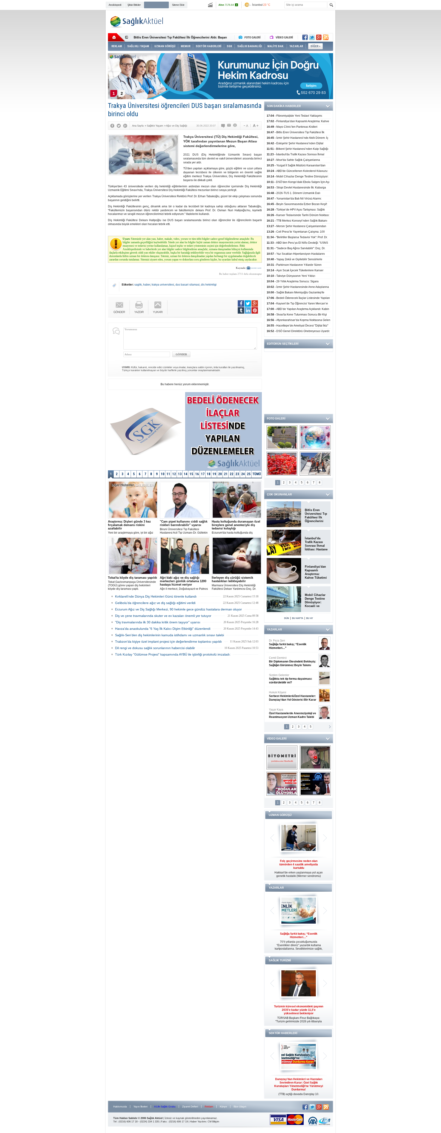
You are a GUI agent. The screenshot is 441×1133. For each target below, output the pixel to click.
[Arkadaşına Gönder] (229, 126)
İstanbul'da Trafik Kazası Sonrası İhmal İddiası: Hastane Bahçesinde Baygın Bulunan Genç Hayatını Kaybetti (316, 544)
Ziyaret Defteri (190, 1106)
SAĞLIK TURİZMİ (280, 960)
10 (162, 474)
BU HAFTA (297, 618)
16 (197, 474)
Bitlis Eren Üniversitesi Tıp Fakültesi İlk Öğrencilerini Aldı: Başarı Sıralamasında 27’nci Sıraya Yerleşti (316, 515)
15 (191, 474)
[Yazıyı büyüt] (255, 126)
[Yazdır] (235, 126)
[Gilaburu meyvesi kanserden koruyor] (281, 464)
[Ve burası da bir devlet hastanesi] (281, 437)
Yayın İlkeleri (140, 1106)
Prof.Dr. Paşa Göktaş (287, 713)
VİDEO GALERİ (276, 738)
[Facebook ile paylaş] (305, 37)
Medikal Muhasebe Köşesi (292, 678)
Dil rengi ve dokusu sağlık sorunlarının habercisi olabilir (155, 648)
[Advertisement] (84, 81)
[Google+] (125, 126)
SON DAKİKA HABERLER (284, 106)
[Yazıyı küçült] (245, 126)
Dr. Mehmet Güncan (293, 644)
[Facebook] (112, 126)
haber (146, 284)
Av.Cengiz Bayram (289, 661)
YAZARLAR (274, 629)
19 (214, 474)
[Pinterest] (255, 310)
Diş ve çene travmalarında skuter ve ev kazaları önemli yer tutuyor (163, 616)
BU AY (309, 618)
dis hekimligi (209, 284)
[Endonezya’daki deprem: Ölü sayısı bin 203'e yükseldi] (315, 464)
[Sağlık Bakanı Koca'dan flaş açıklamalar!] (315, 784)
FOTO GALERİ (276, 418)
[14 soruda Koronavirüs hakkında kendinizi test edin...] (315, 437)
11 (168, 474)
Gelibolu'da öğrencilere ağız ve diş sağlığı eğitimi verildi (155, 603)
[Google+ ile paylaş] (319, 37)
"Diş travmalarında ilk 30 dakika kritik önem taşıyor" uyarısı (157, 622)
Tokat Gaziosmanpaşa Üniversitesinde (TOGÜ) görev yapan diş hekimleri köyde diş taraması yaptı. (132, 583)
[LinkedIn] (248, 310)
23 (237, 474)
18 (208, 474)
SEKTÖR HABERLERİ (283, 1033)
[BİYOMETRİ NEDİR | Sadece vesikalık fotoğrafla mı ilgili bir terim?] (281, 757)
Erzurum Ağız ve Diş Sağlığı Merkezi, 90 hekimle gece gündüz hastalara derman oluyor (178, 609)
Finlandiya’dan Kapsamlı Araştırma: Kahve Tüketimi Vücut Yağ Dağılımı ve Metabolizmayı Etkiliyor (316, 572)
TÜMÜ (256, 474)
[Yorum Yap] (223, 126)
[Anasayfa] (116, 37)
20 (220, 474)
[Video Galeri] (281, 37)
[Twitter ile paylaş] (312, 37)
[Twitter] (119, 126)
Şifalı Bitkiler (134, 4)
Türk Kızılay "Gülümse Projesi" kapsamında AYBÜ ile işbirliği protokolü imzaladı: (173, 654)
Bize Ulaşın (240, 1106)
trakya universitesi (163, 284)
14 (185, 474)
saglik (138, 284)
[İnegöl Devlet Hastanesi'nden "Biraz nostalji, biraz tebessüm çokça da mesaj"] (315, 757)
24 (243, 474)
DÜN (286, 618)
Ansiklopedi (115, 4)
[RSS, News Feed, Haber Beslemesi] (325, 37)
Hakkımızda (120, 1106)
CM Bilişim (213, 1121)
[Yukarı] (157, 307)
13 (180, 474)
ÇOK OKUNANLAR (279, 494)
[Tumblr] (241, 310)
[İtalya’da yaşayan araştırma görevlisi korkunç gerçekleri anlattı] (281, 784)
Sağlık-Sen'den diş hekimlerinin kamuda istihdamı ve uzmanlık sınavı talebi (169, 635)
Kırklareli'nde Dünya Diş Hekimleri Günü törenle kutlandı (156, 596)
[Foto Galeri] (250, 37)
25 (249, 474)
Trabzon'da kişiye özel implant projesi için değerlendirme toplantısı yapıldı (168, 641)
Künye (223, 1106)
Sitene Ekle (178, 4)
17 (203, 474)
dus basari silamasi (187, 284)
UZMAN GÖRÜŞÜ (280, 815)
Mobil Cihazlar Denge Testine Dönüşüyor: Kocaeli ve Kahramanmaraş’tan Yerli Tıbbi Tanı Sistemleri (316, 600)
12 (174, 474)
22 (231, 474)
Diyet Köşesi (289, 694)
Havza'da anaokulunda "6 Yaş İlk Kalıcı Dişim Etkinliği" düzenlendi (162, 628)
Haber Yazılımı (198, 1121)
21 (226, 474)
